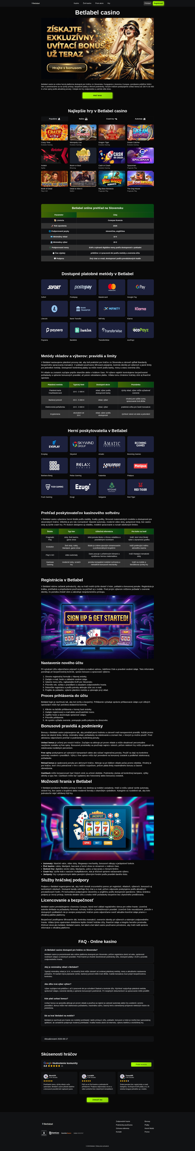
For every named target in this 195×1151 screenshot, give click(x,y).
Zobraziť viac (97, 1100)
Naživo (81, 119)
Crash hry (110, 119)
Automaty (138, 119)
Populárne (53, 119)
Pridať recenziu (141, 1064)
